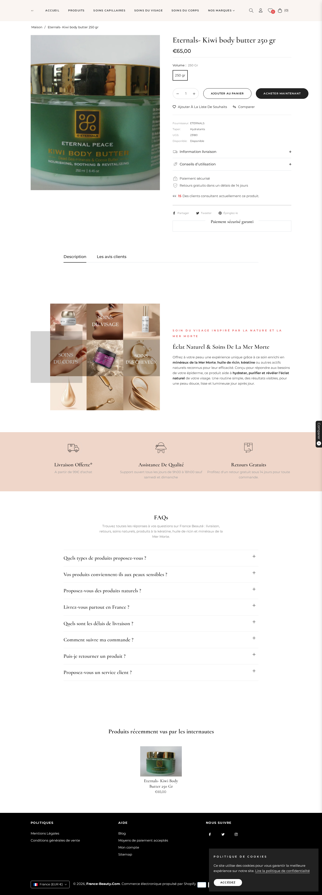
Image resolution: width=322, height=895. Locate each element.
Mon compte (128, 847)
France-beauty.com (103, 884)
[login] (260, 10)
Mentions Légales (45, 833)
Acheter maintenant (282, 93)
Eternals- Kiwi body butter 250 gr (161, 783)
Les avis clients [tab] (111, 256)
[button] (251, 10)
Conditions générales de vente (55, 840)
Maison (36, 27)
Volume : (185, 65)
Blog (122, 833)
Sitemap (125, 854)
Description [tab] (75, 256)
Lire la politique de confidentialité (282, 871)
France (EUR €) (51, 884)
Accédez (227, 882)
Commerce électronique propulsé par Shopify (159, 884)
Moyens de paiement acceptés (143, 840)
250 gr (180, 75)
